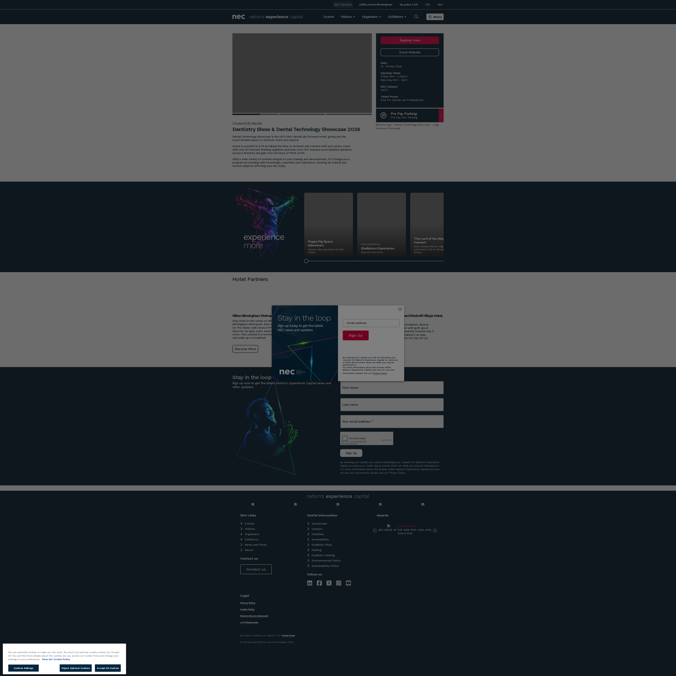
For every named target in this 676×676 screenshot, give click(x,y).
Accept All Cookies (108, 668)
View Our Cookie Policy (56, 659)
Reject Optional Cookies (76, 668)
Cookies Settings (23, 668)
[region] (64, 659)
